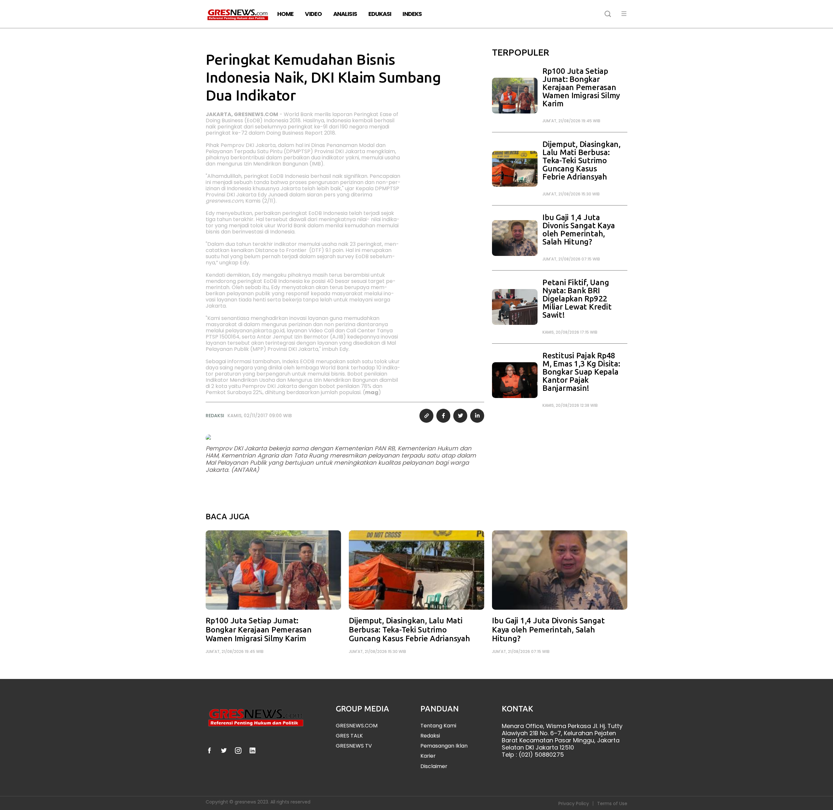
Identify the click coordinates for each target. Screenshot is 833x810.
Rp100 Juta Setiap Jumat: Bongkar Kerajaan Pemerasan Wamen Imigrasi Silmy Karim (581, 87)
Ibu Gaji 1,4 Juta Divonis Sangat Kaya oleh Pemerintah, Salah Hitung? (578, 229)
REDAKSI (215, 415)
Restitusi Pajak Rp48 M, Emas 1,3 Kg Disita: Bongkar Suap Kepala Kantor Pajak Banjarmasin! (581, 372)
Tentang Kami (438, 726)
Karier (428, 756)
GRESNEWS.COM (356, 726)
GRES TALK (349, 736)
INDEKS (412, 14)
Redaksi (430, 736)
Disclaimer (433, 766)
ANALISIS (345, 14)
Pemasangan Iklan (444, 746)
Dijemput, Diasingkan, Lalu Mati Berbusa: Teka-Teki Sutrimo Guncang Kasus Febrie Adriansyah (581, 160)
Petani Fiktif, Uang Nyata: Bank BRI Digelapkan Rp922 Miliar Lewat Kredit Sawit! (576, 299)
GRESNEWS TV (354, 746)
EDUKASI (379, 14)
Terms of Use (612, 803)
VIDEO (313, 14)
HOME (285, 14)
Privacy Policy (573, 803)
